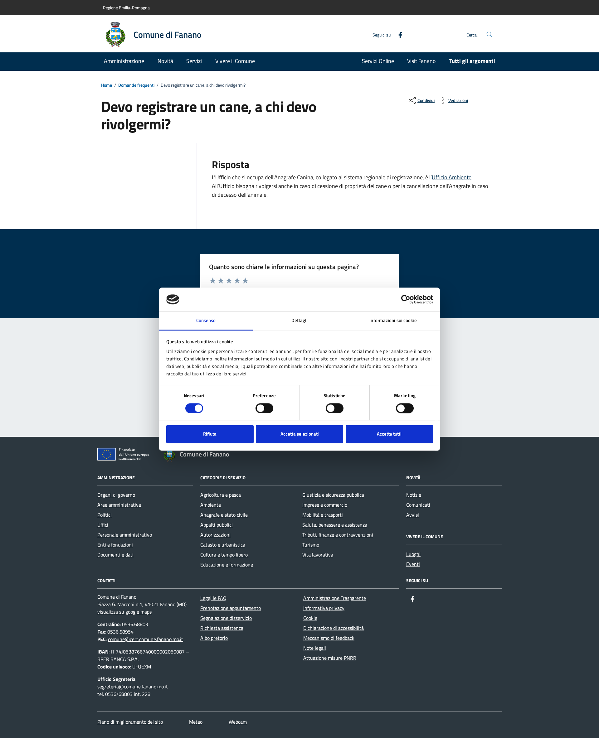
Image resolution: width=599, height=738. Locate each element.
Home (106, 85)
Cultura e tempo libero (224, 554)
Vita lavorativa (317, 554)
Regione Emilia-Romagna (126, 7)
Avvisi (412, 515)
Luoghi (413, 554)
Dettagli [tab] (299, 320)
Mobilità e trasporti (322, 515)
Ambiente (210, 505)
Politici (104, 515)
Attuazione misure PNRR (329, 658)
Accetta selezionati (299, 434)
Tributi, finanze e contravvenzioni (337, 534)
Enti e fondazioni (115, 544)
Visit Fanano (421, 61)
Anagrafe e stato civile (224, 515)
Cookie (310, 618)
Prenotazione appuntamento (230, 608)
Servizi (194, 61)
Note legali (314, 648)
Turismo (310, 544)
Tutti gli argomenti (472, 61)
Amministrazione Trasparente (334, 598)
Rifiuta (210, 434)
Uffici (102, 524)
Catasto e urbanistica (222, 544)
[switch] (264, 408)
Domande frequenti (136, 85)
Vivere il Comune (235, 61)
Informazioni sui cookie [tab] (392, 320)
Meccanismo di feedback (328, 638)
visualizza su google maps (124, 611)
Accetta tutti (389, 434)
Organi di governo (116, 495)
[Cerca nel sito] (489, 34)
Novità (165, 61)
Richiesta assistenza (221, 628)
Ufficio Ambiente (451, 177)
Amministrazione (124, 61)
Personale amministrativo (124, 534)
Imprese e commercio (324, 505)
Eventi (413, 564)
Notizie (413, 495)
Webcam (238, 722)
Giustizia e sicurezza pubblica (333, 495)
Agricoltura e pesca (220, 495)
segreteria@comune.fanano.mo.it (132, 686)
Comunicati (418, 505)
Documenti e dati (115, 554)
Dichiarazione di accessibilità (333, 628)
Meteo (195, 722)
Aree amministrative (119, 505)
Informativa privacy (323, 608)
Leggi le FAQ (213, 598)
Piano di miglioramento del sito (130, 722)
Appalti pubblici (216, 524)
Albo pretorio (214, 638)
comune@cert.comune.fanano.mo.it (145, 639)
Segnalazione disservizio (226, 618)
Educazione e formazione (226, 564)
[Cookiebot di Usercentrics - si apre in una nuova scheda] (405, 299)
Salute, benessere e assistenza (334, 524)
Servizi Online (378, 61)
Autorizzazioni (215, 534)
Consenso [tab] (206, 320)
